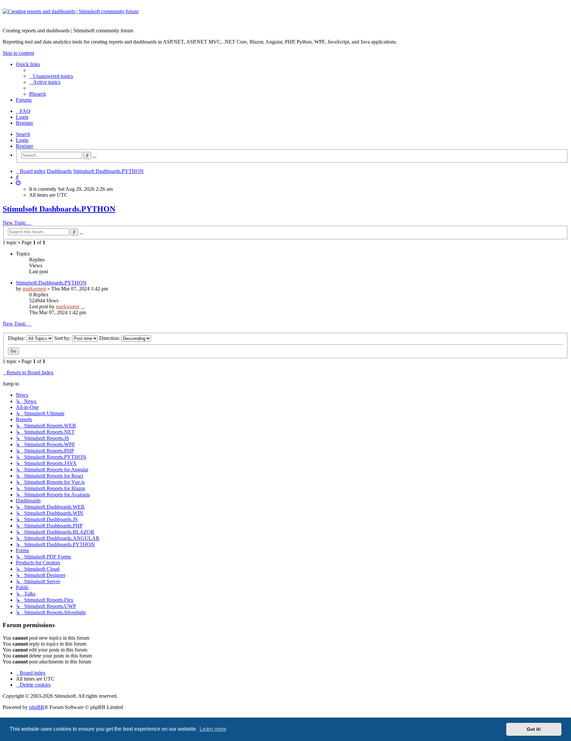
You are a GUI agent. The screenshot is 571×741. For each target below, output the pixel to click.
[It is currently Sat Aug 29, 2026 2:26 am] (18, 183)
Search (23, 134)
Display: (17, 338)
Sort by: (63, 338)
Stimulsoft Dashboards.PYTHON (59, 209)
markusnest (34, 288)
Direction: (110, 338)
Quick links (28, 64)
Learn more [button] (213, 729)
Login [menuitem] (22, 117)
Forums (24, 100)
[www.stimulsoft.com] (285, 15)
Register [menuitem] (24, 123)
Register (24, 146)
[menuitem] (51, 76)
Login (22, 140)
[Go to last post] (83, 306)
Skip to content (18, 53)
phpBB (36, 707)
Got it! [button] (534, 729)
